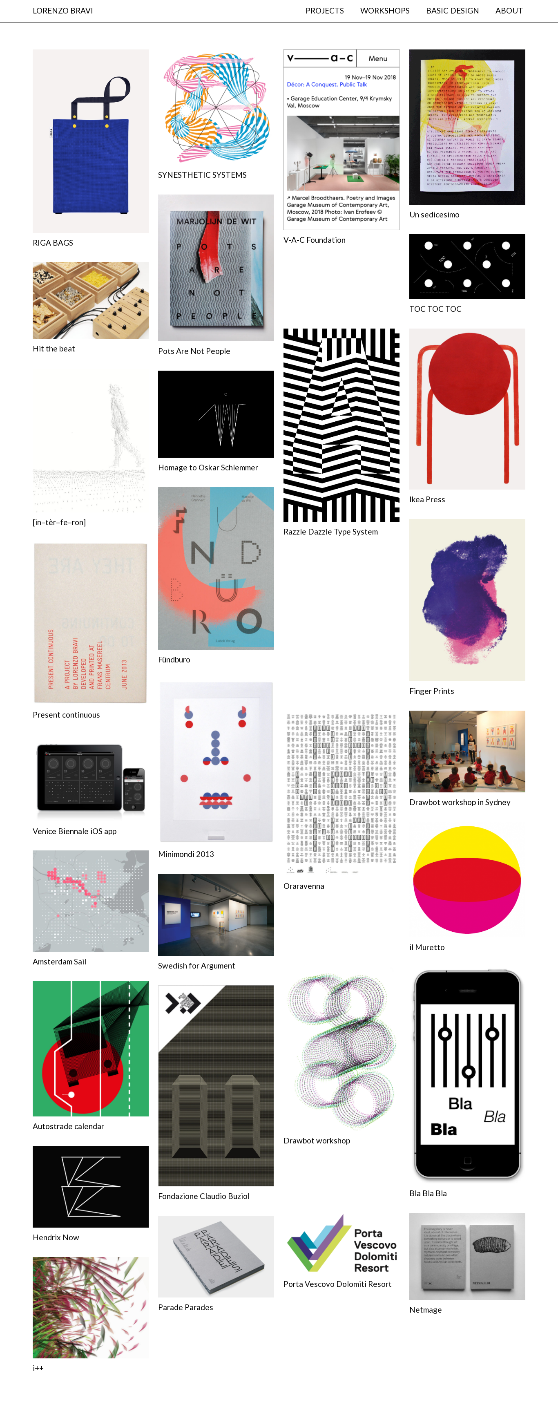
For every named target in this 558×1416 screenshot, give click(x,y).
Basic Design (452, 10)
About (509, 10)
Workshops (385, 10)
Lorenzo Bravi (63, 10)
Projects (325, 10)
